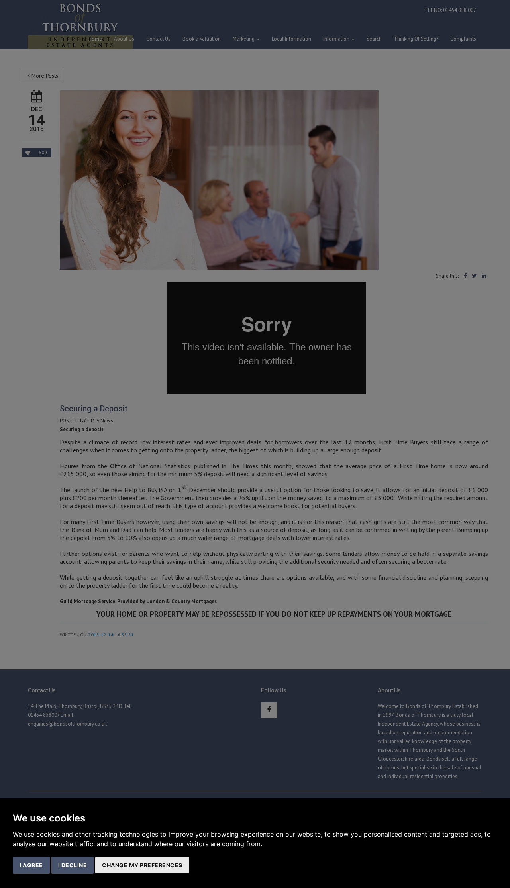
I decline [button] (72, 865)
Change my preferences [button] (142, 865)
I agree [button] (31, 865)
